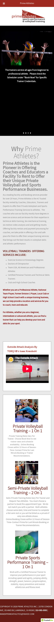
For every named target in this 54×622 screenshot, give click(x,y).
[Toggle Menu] (4, 3)
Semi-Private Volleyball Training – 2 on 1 (28, 490)
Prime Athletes (27, 3)
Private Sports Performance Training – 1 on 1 (27, 562)
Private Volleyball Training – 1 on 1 (28, 428)
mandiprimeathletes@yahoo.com (17, 614)
